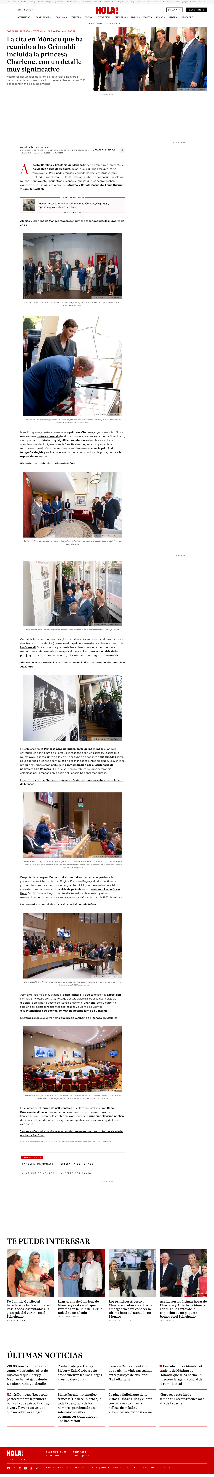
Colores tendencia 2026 (163, 2)
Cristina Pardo (72, 2)
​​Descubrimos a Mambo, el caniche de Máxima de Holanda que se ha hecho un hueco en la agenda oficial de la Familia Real (181, 1375)
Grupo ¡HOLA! (82, 1455)
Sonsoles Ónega (44, 2)
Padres (173, 17)
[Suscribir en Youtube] (31, 1468)
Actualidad (23, 17)
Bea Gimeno (86, 2)
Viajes (146, 17)
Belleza (74, 17)
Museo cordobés (144, 2)
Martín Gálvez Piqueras (34, 147)
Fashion (60, 17)
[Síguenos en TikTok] (25, 1468)
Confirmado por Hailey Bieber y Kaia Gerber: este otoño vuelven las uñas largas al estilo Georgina (80, 1372)
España (172, 10)
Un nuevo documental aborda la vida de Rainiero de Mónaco (59, 904)
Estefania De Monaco (77, 1164)
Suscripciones (56, 1452)
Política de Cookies (82, 1467)
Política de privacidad (119, 1467)
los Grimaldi (28, 647)
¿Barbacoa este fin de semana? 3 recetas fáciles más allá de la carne (181, 1398)
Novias (159, 17)
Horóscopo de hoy (197, 2)
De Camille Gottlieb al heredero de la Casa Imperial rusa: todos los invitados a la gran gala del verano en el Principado (29, 1309)
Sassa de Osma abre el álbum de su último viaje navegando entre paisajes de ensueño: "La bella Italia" (131, 1372)
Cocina (89, 17)
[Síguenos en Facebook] (14, 1468)
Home (91, 23)
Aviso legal (55, 1467)
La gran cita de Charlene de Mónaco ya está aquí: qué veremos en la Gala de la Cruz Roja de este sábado (80, 1307)
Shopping (120, 17)
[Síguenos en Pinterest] (37, 1468)
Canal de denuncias (156, 1467)
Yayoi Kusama (59, 2)
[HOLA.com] (107, 10)
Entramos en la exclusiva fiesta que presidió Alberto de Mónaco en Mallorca (68, 1017)
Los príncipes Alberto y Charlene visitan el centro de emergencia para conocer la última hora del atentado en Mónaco (130, 1309)
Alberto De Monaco (76, 1173)
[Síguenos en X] (20, 1468)
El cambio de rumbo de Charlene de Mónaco (48, 463)
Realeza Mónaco (115, 23)
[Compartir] (121, 150)
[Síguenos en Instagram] (8, 1468)
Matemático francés (102, 2)
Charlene (89, 1002)
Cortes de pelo (118, 2)
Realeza (101, 23)
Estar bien (104, 17)
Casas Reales (43, 17)
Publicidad (54, 1455)
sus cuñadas (108, 756)
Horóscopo (186, 17)
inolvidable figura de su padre (51, 168)
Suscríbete (197, 10)
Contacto (79, 1452)
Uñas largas (131, 2)
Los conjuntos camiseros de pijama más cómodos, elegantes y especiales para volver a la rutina (73, 205)
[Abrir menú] (8, 10)
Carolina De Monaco (38, 1164)
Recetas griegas (181, 2)
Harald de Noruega (28, 2)
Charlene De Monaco (38, 1173)
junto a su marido (48, 436)
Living (134, 17)
